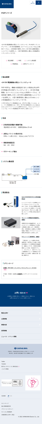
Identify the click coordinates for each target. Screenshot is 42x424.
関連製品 (15, 64)
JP (8, 396)
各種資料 (19, 274)
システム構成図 (31, 60)
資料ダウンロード (28, 64)
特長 (20, 60)
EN (11, 396)
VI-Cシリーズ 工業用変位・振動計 (31, 236)
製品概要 (10, 60)
